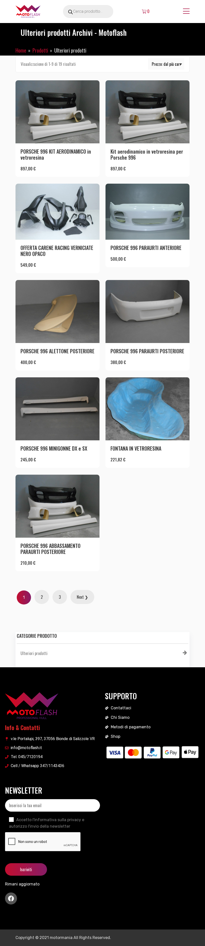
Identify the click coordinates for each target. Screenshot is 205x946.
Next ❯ (82, 597)
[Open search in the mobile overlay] (95, 12)
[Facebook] (11, 898)
